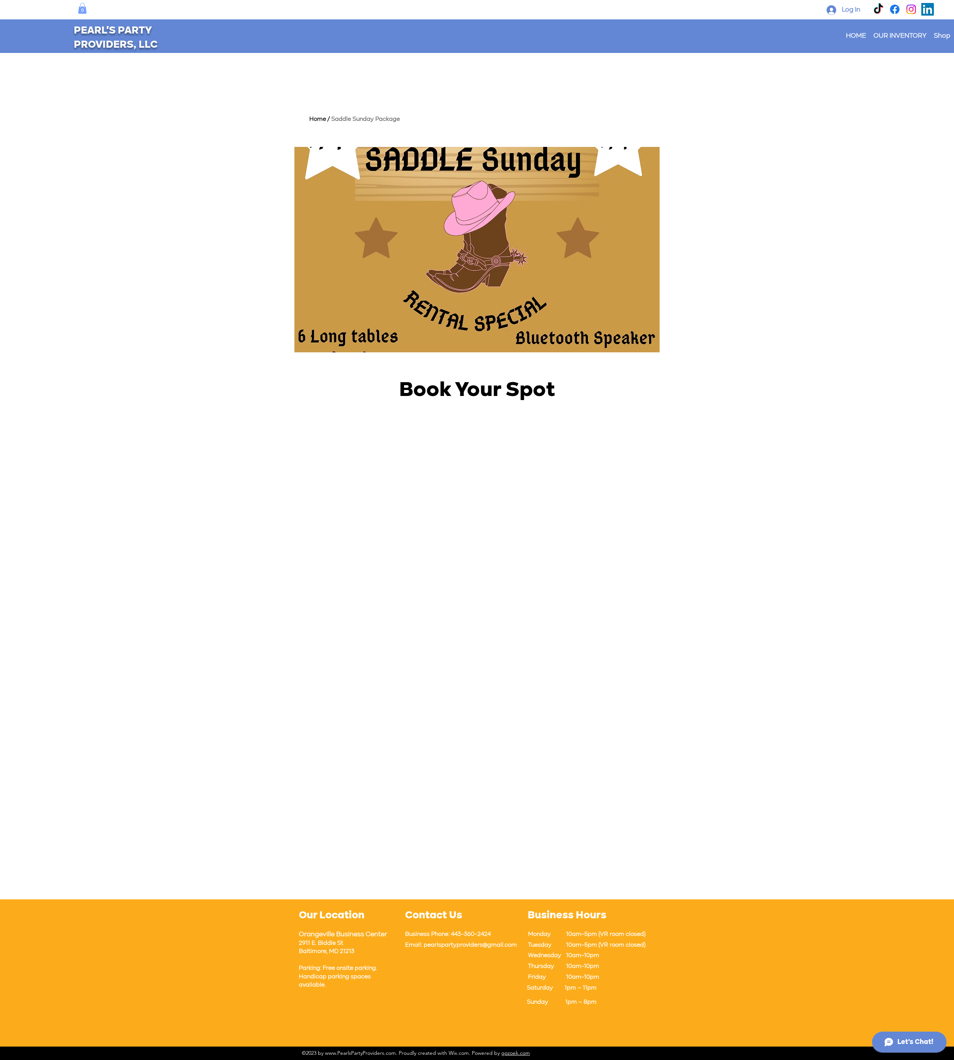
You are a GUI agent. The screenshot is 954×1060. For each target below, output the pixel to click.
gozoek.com (515, 1053)
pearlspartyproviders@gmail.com (470, 945)
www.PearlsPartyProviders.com (360, 1053)
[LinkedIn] (927, 9)
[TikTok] (878, 9)
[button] (82, 8)
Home (317, 119)
